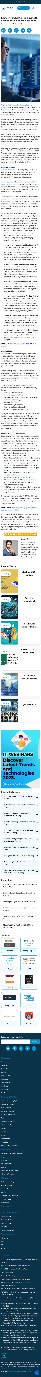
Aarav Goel (8, 24)
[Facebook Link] (10, 30)
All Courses (22, 8)
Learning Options (7, 144)
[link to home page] (11, 8)
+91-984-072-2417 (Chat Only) (22, 2)
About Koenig (5, 135)
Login (20, 174)
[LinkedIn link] (23, 30)
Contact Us (5, 148)
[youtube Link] (3, 30)
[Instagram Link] (16, 30)
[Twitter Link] (29, 30)
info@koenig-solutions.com (21, 167)
